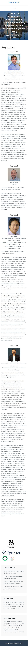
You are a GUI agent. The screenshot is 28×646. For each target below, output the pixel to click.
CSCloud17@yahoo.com (17, 606)
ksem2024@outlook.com (12, 608)
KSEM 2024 (14, 3)
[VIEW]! (14, 578)
